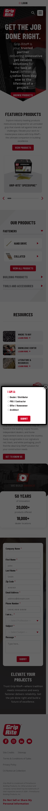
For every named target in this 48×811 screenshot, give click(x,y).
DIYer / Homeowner (19, 405)
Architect (14, 409)
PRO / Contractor (18, 401)
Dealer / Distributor (19, 397)
